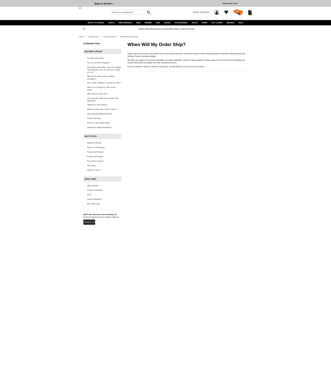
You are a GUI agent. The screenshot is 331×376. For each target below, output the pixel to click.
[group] (150, 3)
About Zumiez (93, 186)
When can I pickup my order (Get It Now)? (101, 88)
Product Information (95, 156)
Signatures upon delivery (97, 105)
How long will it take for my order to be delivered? (102, 99)
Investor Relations (94, 199)
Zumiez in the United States (98, 123)
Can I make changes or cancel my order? (104, 83)
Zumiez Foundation (95, 190)
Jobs (89, 195)
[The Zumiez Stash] (238, 12)
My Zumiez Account (95, 161)
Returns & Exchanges (96, 147)
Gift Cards (91, 165)
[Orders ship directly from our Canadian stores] (165, 30)
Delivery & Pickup (94, 143)
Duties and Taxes (94, 118)
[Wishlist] (226, 12)
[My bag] (250, 12)
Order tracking (201, 12)
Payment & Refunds (95, 152)
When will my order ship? (97, 94)
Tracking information (95, 58)
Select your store (230, 3)
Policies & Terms (94, 170)
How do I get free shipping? (98, 63)
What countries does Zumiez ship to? (102, 109)
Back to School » (104, 3)
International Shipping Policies (99, 114)
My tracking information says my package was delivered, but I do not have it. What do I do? (104, 69)
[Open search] (148, 12)
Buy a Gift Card (93, 204)
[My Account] (216, 11)
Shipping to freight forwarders (99, 127)
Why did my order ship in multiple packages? (100, 77)
